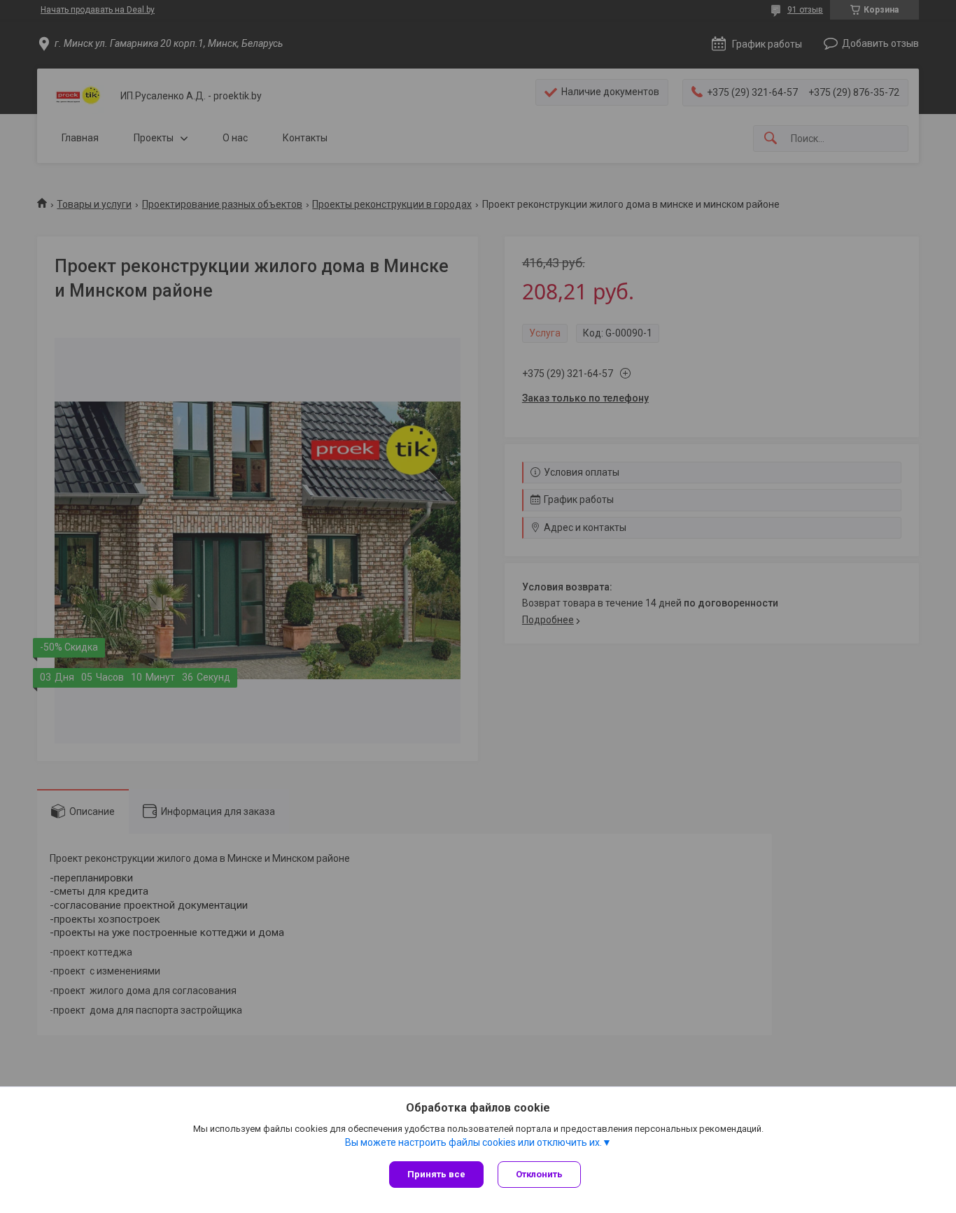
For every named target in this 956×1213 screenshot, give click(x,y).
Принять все (436, 1174)
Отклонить (539, 1174)
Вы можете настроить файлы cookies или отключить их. (473, 1142)
